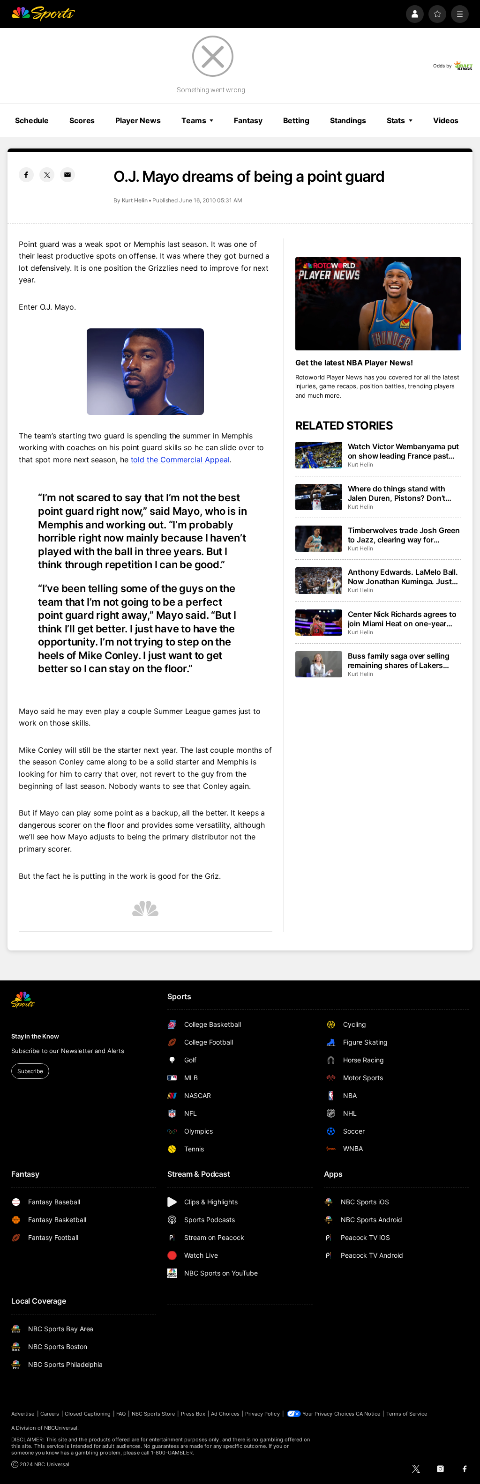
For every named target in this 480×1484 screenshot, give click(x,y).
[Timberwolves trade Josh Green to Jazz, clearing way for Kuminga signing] (318, 539)
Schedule (32, 120)
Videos (445, 120)
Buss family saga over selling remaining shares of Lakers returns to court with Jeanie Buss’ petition (399, 660)
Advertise (23, 1413)
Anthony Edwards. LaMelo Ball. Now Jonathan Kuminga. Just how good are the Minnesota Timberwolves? (403, 576)
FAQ (121, 1413)
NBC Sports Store (153, 1413)
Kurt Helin (135, 200)
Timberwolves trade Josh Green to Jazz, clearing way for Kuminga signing (404, 535)
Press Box (193, 1413)
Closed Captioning (88, 1413)
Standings (348, 120)
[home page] (43, 14)
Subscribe (30, 1071)
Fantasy (248, 120)
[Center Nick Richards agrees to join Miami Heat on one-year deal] (318, 622)
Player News (138, 120)
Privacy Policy (262, 1413)
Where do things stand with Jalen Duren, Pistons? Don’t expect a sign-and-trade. (397, 493)
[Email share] (67, 174)
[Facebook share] (26, 174)
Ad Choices (225, 1413)
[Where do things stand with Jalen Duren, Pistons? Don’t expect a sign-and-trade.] (318, 497)
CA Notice (368, 1413)
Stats (396, 120)
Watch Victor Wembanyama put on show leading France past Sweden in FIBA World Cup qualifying (403, 451)
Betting (296, 120)
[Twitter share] (46, 174)
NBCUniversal (61, 1428)
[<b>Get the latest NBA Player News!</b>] (378, 303)
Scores (82, 120)
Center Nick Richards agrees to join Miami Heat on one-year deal (402, 618)
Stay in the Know (35, 1036)
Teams (193, 120)
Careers (49, 1413)
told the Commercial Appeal (180, 459)
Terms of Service (407, 1413)
